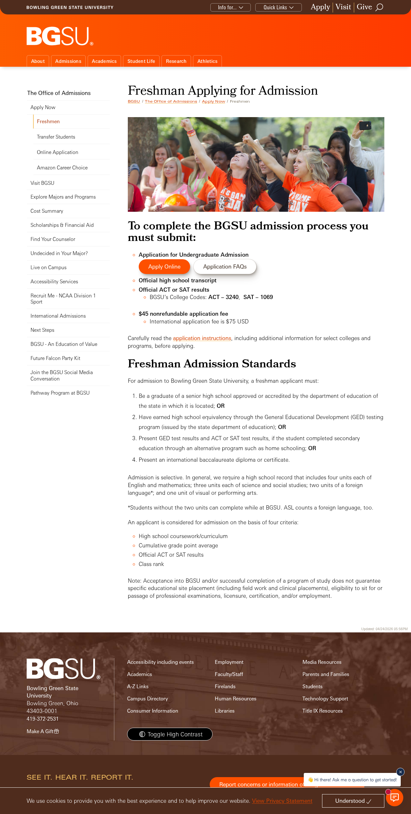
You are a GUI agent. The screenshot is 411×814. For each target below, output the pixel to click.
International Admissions (58, 316)
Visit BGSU (42, 183)
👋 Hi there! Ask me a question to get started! (352, 779)
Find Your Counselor (53, 239)
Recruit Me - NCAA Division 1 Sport (63, 299)
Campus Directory (147, 699)
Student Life (141, 61)
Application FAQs (225, 266)
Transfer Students (56, 137)
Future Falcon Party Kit (55, 358)
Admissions (68, 61)
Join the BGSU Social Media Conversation (62, 375)
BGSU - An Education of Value (64, 344)
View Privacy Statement (282, 800)
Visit (343, 8)
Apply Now (213, 101)
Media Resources (322, 662)
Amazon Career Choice (62, 168)
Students (312, 686)
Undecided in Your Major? (59, 253)
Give (364, 8)
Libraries (225, 711)
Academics (104, 61)
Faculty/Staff (229, 674)
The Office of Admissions (171, 101)
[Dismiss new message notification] (400, 772)
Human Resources (236, 699)
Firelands (225, 686)
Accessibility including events (160, 662)
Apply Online (164, 266)
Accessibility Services (54, 281)
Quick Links (275, 7)
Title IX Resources (322, 711)
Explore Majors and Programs (63, 197)
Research (176, 61)
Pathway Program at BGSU (60, 393)
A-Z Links (138, 686)
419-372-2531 (43, 719)
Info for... (227, 7)
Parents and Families (325, 674)
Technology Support (325, 699)
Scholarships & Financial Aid (62, 225)
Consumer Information (152, 711)
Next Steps (42, 330)
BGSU (134, 101)
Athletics (207, 61)
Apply (320, 8)
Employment (229, 662)
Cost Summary (47, 211)
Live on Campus (48, 267)
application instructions (202, 338)
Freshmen (48, 121)
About (38, 61)
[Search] (379, 7)
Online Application (57, 152)
